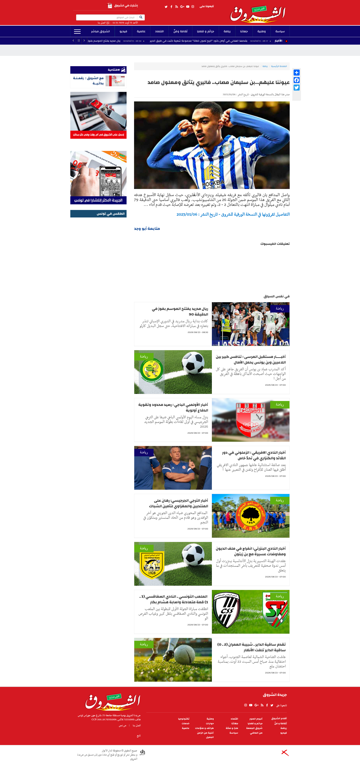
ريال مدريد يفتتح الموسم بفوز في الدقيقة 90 (133, 40)
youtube (187, 6)
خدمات (185, 723)
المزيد (77, 32)
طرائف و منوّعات (204, 728)
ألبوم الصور (255, 719)
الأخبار (278, 40)
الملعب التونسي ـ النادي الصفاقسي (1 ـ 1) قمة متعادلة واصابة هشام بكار (174, 599)
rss (176, 6)
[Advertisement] (98, 275)
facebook (171, 6)
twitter (166, 6)
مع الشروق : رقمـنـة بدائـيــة (88, 80)
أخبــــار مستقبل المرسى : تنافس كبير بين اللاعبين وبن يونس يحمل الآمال (251, 359)
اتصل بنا (102, 22)
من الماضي (256, 733)
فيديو (123, 31)
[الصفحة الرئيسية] (259, 11)
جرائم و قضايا (205, 31)
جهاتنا (244, 31)
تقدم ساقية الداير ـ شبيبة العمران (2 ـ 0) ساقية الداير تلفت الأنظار (251, 647)
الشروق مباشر (100, 31)
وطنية (261, 31)
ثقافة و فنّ (280, 723)
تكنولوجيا (183, 719)
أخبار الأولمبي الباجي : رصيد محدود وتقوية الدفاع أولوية (173, 407)
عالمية (141, 31)
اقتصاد (159, 31)
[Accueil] (111, 701)
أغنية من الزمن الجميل (205, 735)
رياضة (227, 31)
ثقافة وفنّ (180, 31)
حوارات (210, 723)
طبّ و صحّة (232, 728)
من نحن (122, 725)
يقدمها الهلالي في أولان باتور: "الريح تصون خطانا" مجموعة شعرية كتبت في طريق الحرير (236, 40)
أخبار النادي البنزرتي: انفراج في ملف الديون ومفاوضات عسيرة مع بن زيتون (251, 551)
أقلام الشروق (279, 718)
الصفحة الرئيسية (279, 66)
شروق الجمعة (254, 728)
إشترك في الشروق (126, 5)
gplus (182, 6)
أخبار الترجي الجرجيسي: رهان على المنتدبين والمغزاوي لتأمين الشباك (178, 503)
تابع (139, 735)
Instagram (192, 6)
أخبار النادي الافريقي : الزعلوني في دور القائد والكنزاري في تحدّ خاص (254, 455)
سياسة (280, 31)
